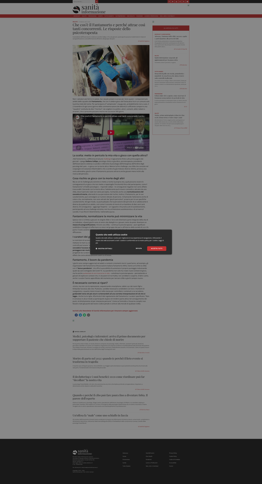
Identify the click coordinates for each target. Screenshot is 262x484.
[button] (104, 248)
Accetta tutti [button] (156, 248)
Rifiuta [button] (139, 248)
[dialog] (131, 242)
